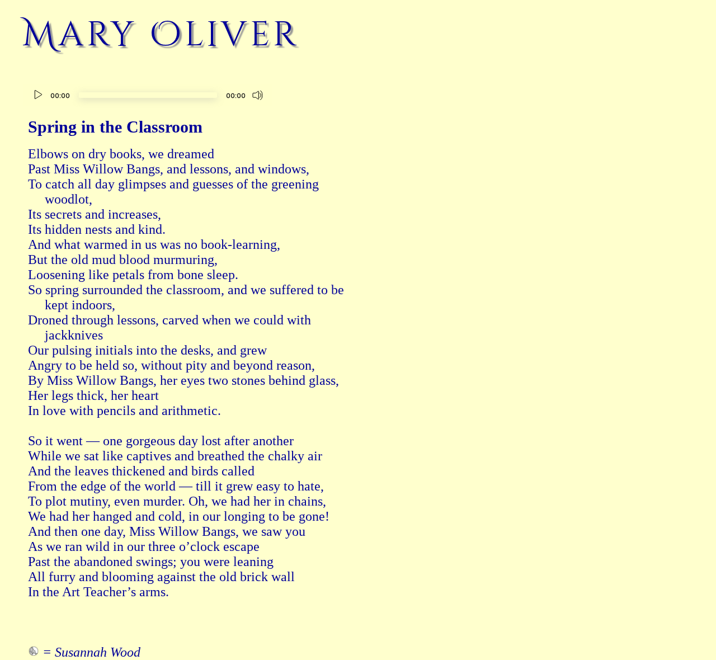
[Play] (38, 95)
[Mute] (257, 95)
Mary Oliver (160, 34)
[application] (147, 96)
